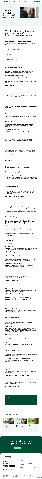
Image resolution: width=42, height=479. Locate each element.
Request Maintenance (22, 462)
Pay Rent (21, 460)
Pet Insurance (36, 461)
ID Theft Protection (29, 463)
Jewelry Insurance (36, 464)
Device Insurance (36, 465)
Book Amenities (22, 464)
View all (36, 414)
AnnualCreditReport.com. (26, 313)
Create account (37, 1)
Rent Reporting (29, 459)
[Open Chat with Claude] (11, 470)
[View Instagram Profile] (6, 470)
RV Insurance (35, 469)
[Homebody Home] (5, 1)
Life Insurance (36, 462)
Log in (31, 1)
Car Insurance (36, 459)
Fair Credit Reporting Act (11, 310)
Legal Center (37, 475)
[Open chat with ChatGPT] (9, 470)
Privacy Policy (27, 476)
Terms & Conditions (31, 476)
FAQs (24, 475)
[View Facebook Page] (4, 470)
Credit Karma (7, 328)
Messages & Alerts (22, 467)
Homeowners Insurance (35, 467)
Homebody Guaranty (28, 461)
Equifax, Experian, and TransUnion (15, 311)
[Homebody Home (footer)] (10, 456)
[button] (13, 1)
